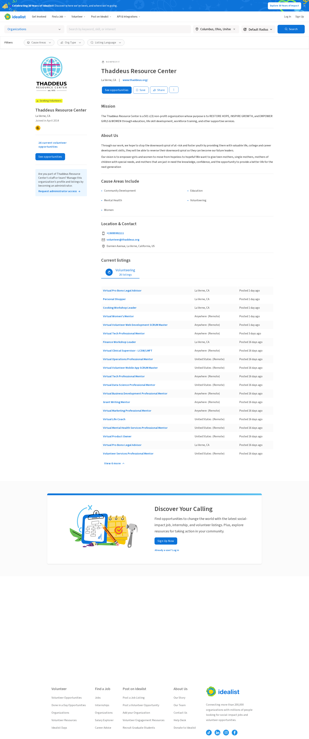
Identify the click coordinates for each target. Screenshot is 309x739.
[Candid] (37, 127)
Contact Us (180, 713)
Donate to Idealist (185, 728)
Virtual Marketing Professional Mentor (127, 411)
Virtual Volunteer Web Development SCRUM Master (135, 325)
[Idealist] (15, 16)
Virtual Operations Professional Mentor (128, 359)
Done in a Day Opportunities (69, 705)
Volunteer (77, 17)
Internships (102, 705)
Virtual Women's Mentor (118, 316)
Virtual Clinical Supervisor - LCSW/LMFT (127, 351)
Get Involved (39, 17)
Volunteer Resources (64, 720)
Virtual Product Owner (117, 436)
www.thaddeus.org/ (135, 80)
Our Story (179, 698)
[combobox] (129, 29)
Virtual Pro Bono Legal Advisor (122, 291)
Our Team (180, 705)
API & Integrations (127, 17)
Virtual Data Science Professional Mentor (129, 385)
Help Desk (180, 720)
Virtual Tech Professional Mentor (124, 333)
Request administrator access (57, 191)
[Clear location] (234, 29)
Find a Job (57, 17)
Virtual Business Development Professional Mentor (135, 394)
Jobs (98, 698)
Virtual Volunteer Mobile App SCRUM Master (130, 368)
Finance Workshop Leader (119, 342)
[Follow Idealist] (209, 732)
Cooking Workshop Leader (119, 308)
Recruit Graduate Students (139, 728)
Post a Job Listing (134, 698)
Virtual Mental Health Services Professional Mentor (135, 428)
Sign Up (299, 17)
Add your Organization (136, 713)
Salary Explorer (104, 720)
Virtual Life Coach (114, 419)
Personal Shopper (114, 299)
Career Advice (103, 728)
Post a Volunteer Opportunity (141, 705)
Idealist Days (59, 728)
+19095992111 (115, 233)
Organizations (60, 713)
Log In (287, 17)
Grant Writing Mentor (116, 402)
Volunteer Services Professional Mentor (128, 454)
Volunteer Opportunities (67, 698)
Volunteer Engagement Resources (144, 720)
